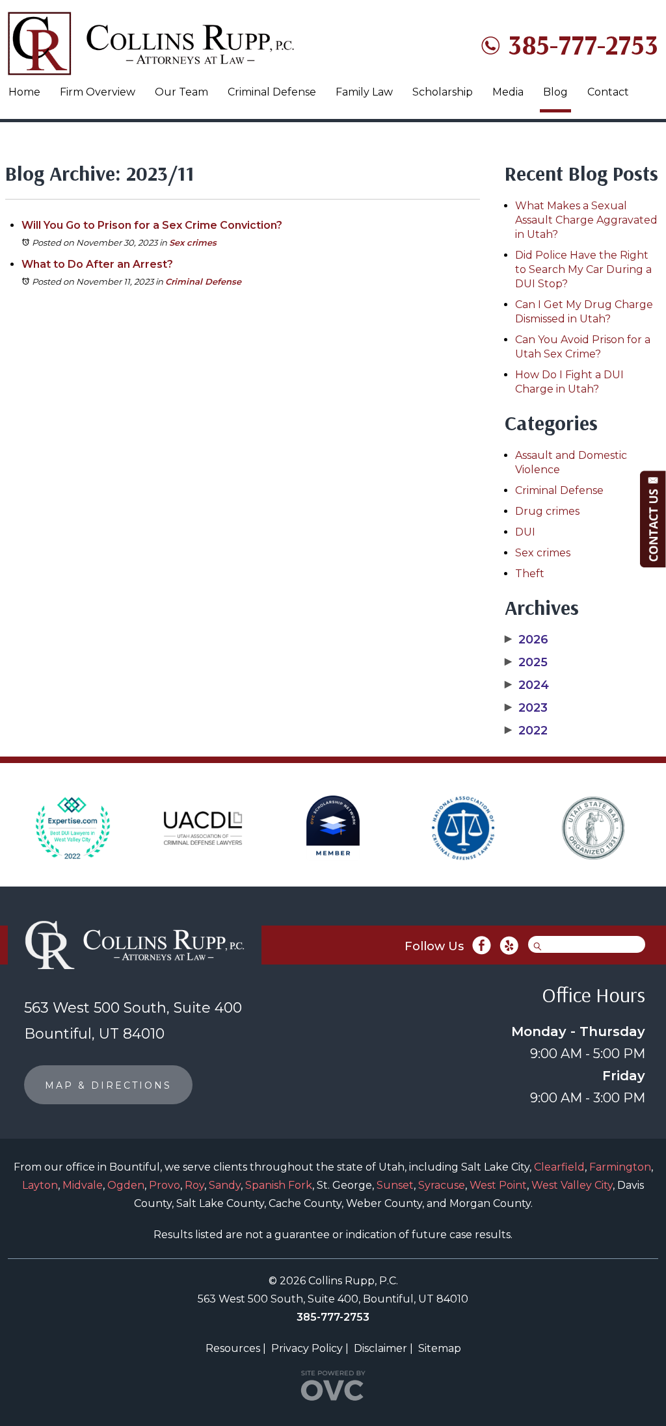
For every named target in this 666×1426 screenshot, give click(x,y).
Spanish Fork (278, 1185)
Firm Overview (97, 92)
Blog (555, 92)
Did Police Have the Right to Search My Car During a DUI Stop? (583, 269)
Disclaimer (380, 1348)
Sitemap (439, 1348)
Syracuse (441, 1185)
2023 (526, 707)
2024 (527, 685)
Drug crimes (547, 511)
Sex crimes (193, 242)
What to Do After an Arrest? (97, 264)
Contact (608, 92)
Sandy (225, 1185)
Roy (194, 1185)
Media (508, 92)
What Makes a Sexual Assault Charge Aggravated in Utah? (586, 220)
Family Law (364, 92)
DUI (525, 532)
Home (24, 92)
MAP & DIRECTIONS (108, 1085)
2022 (526, 730)
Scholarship (442, 92)
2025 (526, 662)
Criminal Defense (272, 92)
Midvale (82, 1185)
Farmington (620, 1167)
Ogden (125, 1185)
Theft (529, 573)
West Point (498, 1185)
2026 (526, 639)
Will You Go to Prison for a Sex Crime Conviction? (151, 225)
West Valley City (572, 1185)
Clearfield (559, 1167)
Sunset (395, 1185)
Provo (164, 1185)
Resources (233, 1348)
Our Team (181, 92)
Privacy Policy (307, 1348)
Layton (40, 1185)
